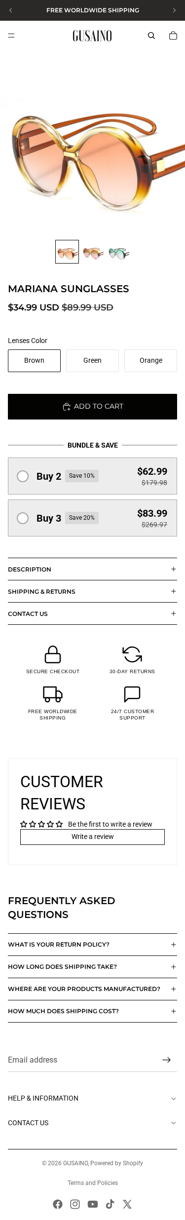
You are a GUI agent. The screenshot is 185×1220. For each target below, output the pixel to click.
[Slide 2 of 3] (93, 252)
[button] (92, 476)
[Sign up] (166, 1060)
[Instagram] (75, 1204)
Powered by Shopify (116, 1163)
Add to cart (98, 406)
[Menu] (11, 35)
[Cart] (173, 35)
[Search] (151, 35)
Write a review (93, 836)
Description (29, 569)
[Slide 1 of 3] (67, 252)
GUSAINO (75, 1163)
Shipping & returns (41, 591)
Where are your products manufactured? (84, 988)
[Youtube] (93, 1204)
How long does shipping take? (62, 966)
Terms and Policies (93, 1183)
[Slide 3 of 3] (118, 252)
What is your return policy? (59, 944)
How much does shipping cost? (63, 1011)
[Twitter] (127, 1204)
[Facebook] (58, 1204)
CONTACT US (28, 613)
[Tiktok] (110, 1204)
